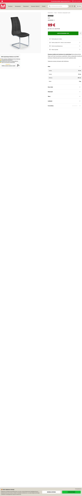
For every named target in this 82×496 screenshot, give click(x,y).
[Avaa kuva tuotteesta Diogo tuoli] (20, 32)
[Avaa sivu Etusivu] (3, 6)
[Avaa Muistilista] (72, 6)
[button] (80, 33)
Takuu (49, 96)
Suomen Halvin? (35, 6)
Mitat (49, 66)
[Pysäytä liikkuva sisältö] (2, 1)
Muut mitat (50, 87)
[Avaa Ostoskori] (74, 6)
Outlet (43, 6)
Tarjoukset (26, 6)
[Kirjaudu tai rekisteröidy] (70, 6)
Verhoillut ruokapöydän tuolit (64, 12)
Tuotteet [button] (10, 6)
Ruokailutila (50, 12)
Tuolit (55, 12)
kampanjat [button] (18, 6)
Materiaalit (50, 91)
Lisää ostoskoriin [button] (63, 33)
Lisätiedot (50, 101)
